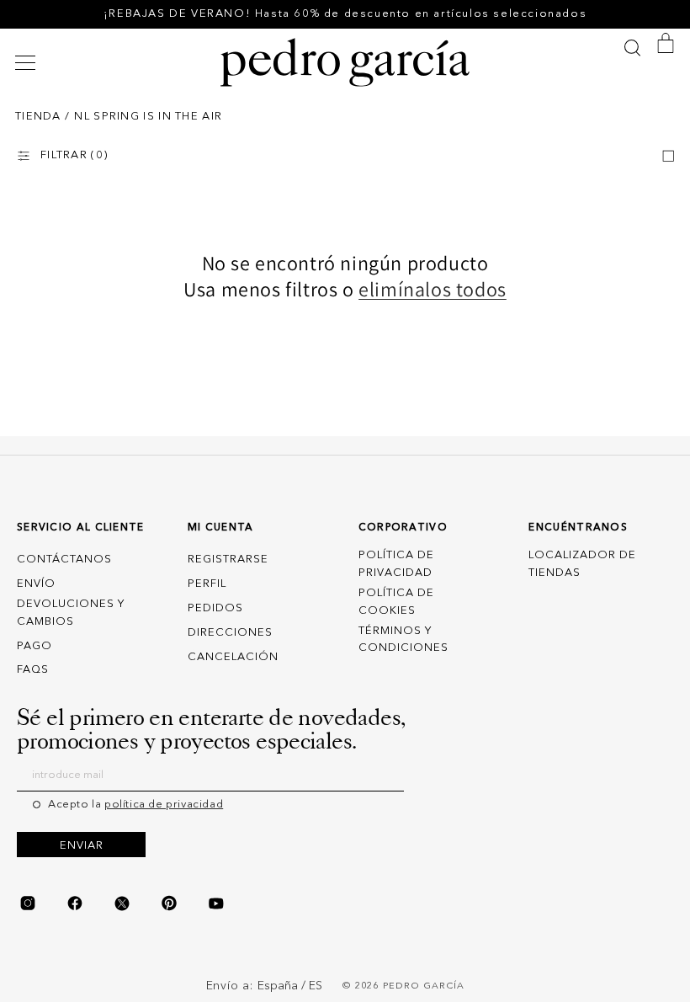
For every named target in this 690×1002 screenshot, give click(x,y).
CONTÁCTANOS (64, 559)
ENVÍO (36, 583)
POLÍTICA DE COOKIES (396, 602)
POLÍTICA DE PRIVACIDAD (396, 564)
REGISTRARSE (228, 559)
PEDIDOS (215, 608)
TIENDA (38, 116)
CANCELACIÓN (233, 657)
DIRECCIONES (230, 632)
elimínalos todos (432, 289)
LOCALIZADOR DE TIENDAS (582, 564)
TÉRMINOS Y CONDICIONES (403, 640)
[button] (27, 62)
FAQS (33, 669)
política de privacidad (163, 804)
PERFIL (207, 583)
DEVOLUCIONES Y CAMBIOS (71, 613)
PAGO (34, 646)
